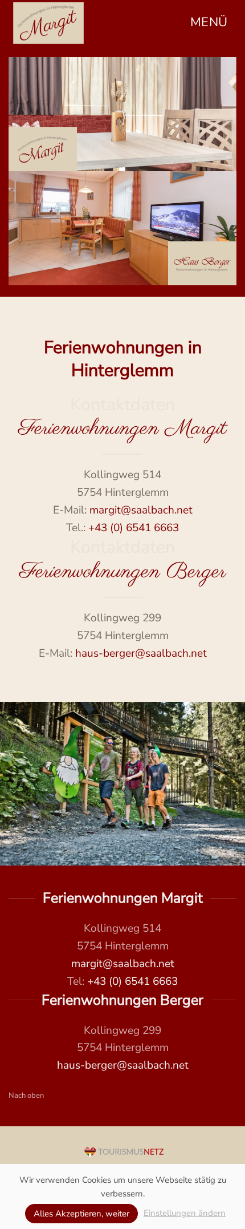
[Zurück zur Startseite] (48, 23)
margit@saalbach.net (141, 510)
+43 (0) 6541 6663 (133, 527)
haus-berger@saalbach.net (141, 653)
